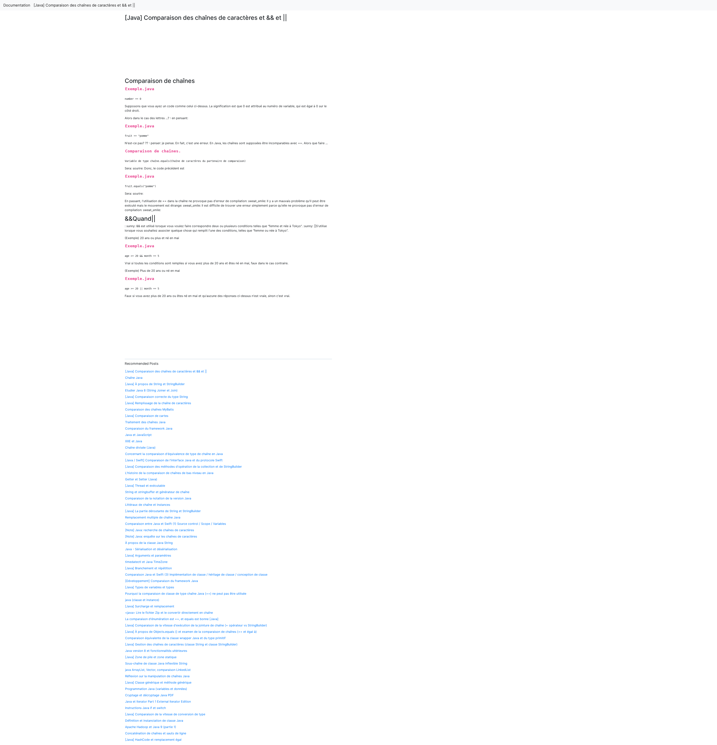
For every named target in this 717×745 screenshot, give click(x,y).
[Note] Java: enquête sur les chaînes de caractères (161, 536)
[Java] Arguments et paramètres (148, 555)
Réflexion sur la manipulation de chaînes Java (157, 676)
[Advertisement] (580, 175)
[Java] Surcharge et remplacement (149, 606)
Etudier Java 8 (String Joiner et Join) (151, 390)
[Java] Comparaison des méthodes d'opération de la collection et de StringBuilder (183, 466)
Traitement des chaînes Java (145, 422)
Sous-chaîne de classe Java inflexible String (156, 663)
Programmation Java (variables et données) (156, 689)
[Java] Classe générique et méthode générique (158, 682)
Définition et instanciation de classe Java (154, 720)
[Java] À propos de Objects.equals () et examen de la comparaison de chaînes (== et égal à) (191, 632)
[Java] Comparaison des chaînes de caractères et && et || (84, 5)
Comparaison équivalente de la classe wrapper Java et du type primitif (175, 638)
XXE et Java (133, 441)
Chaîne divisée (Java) (140, 447)
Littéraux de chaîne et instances (147, 505)
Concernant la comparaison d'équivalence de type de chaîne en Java (174, 454)
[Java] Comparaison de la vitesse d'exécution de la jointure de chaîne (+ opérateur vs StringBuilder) (196, 625)
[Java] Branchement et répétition (148, 568)
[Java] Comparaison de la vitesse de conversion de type (165, 714)
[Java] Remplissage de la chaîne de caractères (158, 403)
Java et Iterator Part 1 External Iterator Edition (158, 701)
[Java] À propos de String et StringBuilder (155, 384)
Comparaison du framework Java (148, 428)
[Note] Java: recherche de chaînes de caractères (159, 530)
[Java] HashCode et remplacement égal (153, 739)
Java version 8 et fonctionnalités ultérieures (156, 651)
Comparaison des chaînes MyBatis (149, 409)
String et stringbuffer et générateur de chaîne (157, 492)
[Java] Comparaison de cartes (146, 416)
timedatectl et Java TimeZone (146, 562)
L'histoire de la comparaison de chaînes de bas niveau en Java (169, 473)
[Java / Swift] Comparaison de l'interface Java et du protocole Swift (174, 460)
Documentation (16, 5)
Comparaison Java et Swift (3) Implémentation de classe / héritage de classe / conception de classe (196, 574)
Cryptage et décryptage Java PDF (149, 695)
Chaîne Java (133, 378)
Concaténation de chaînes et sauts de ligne (155, 733)
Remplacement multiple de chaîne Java (152, 517)
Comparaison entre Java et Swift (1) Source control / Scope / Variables (175, 524)
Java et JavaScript (138, 435)
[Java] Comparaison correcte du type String (156, 397)
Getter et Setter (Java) (141, 479)
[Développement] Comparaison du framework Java (161, 581)
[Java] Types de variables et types (149, 587)
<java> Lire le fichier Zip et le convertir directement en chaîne (169, 612)
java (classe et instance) (142, 600)
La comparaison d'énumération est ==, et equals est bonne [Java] (171, 619)
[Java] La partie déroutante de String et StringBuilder (163, 511)
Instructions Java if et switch (145, 708)
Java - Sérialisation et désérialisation (151, 549)
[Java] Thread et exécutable (145, 485)
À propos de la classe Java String (149, 543)
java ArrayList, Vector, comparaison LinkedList (158, 670)
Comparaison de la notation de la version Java (158, 498)
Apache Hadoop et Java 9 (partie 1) (150, 727)
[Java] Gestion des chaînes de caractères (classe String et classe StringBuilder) (181, 644)
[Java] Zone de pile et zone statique (150, 657)
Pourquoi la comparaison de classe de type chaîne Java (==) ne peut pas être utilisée (185, 593)
